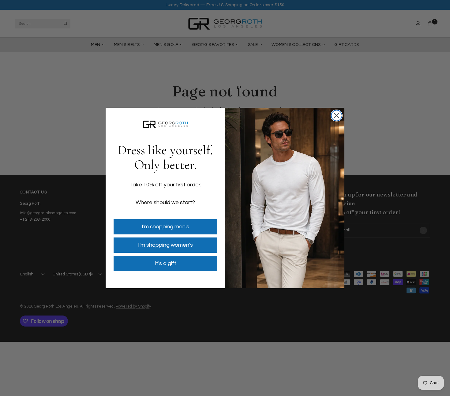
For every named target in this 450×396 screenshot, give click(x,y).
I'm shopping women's (165, 245)
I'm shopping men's (165, 227)
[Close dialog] (336, 115)
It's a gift (165, 263)
